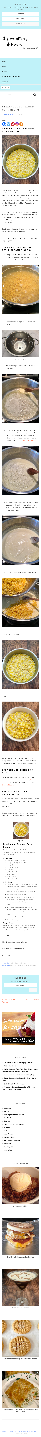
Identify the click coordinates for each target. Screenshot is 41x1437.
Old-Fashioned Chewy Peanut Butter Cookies (20, 1359)
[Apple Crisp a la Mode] (20, 1204)
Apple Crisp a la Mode (21, 1206)
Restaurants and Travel (12, 1140)
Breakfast (7, 1118)
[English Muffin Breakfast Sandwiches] (20, 1255)
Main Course (8, 1134)
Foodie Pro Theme (20, 1433)
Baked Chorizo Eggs (11, 1066)
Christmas (20, 965)
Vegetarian (8, 1150)
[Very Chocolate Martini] (20, 1305)
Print (22, 840)
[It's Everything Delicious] (20, 50)
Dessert (7, 1121)
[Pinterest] (13, 124)
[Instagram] (17, 124)
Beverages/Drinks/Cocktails (14, 1115)
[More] (21, 124)
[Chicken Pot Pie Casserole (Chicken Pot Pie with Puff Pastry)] (20, 1407)
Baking (6, 1111)
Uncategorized (9, 1147)
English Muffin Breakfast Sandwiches (20, 1257)
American (13, 965)
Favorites (7, 1127)
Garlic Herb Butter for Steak (14, 1084)
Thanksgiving (32, 965)
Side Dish (23, 963)
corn (25, 965)
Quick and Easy (14, 963)
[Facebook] (4, 124)
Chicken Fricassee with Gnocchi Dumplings (19, 1075)
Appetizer (7, 1108)
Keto (5, 1131)
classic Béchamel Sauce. (27, 440)
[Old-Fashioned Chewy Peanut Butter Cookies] (20, 1356)
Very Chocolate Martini (20, 1308)
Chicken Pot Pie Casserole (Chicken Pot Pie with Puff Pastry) (20, 1410)
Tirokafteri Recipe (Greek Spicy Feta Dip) (18, 1063)
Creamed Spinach (8, 785)
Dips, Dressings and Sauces (14, 1124)
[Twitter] (8, 124)
